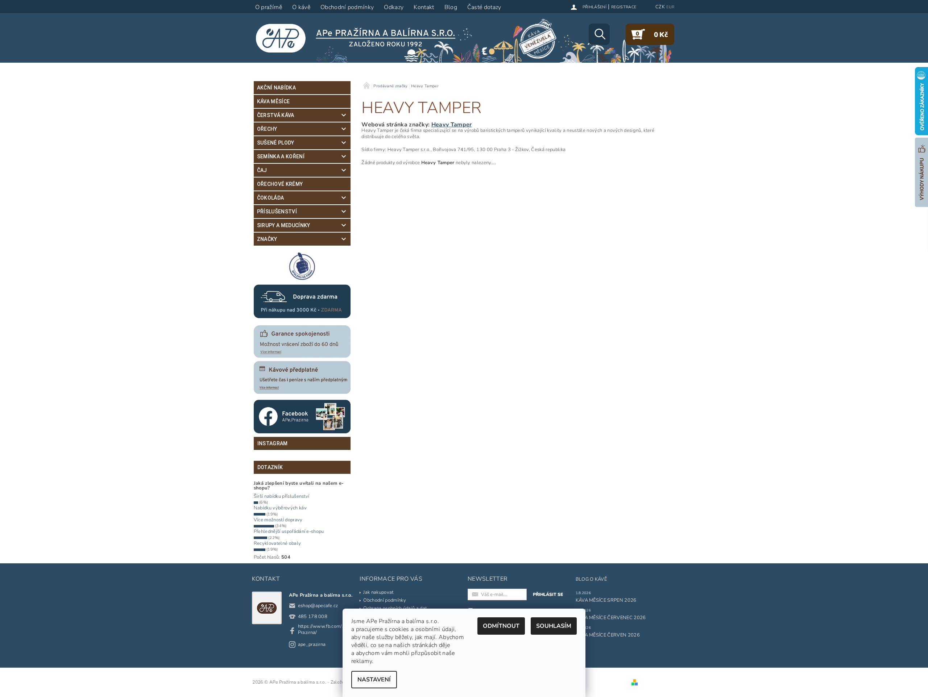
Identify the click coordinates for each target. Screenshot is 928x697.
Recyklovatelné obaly (277, 543)
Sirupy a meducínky (283, 225)
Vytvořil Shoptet (656, 682)
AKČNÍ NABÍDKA (276, 88)
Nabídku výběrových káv (280, 508)
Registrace (623, 7)
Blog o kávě (591, 579)
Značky (267, 239)
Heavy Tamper (451, 125)
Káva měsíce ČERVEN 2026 (608, 635)
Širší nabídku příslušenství (282, 496)
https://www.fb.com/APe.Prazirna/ (325, 629)
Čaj (262, 170)
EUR (670, 7)
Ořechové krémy (280, 184)
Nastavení (374, 680)
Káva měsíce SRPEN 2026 (606, 600)
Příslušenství (277, 211)
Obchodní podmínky (384, 600)
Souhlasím (553, 626)
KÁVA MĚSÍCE (273, 101)
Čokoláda (270, 198)
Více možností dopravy (278, 520)
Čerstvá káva (275, 115)
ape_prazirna (312, 644)
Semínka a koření (280, 156)
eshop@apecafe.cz (318, 605)
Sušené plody (275, 143)
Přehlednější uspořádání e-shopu (289, 531)
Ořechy (267, 129)
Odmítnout (501, 626)
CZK (660, 7)
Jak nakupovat (378, 592)
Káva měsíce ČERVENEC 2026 (611, 617)
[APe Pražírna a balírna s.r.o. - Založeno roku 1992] (360, 38)
